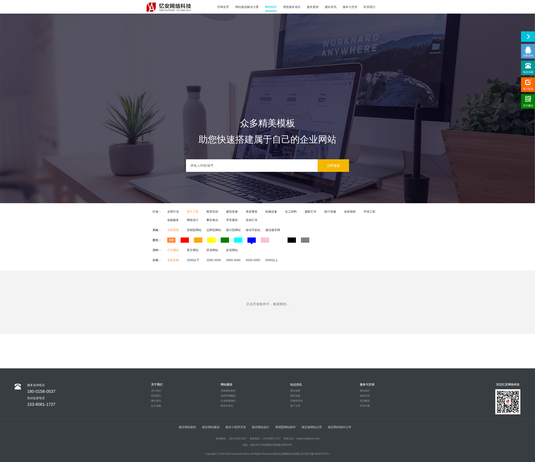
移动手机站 (253, 230)
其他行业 (251, 220)
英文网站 (193, 250)
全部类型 (173, 230)
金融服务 (173, 220)
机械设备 (271, 211)
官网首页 (223, 7)
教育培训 (212, 211)
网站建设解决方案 (247, 7)
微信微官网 (272, 230)
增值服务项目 (292, 7)
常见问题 (365, 405)
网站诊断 (295, 390)
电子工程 (193, 211)
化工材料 (291, 211)
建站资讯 (330, 7)
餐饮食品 (212, 220)
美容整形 (251, 211)
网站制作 (271, 7)
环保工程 (369, 211)
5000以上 (271, 260)
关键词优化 (296, 400)
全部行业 (173, 211)
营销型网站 (194, 230)
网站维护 (365, 390)
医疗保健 (330, 211)
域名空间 (365, 395)
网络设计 (193, 220)
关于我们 (156, 390)
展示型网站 (233, 230)
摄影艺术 (310, 211)
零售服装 (232, 220)
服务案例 (312, 7)
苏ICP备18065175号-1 (317, 453)
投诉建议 (365, 400)
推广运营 (295, 405)
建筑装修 (232, 211)
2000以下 (193, 260)
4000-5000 (253, 260)
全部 (171, 240)
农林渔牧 (350, 211)
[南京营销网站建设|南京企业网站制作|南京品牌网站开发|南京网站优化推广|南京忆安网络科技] (174, 6)
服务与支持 (350, 7)
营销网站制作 (228, 390)
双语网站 (212, 250)
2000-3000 (213, 260)
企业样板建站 (228, 400)
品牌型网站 (213, 230)
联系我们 (369, 7)
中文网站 (173, 250)
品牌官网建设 (228, 395)
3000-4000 (233, 260)
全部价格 (173, 260)
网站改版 (295, 395)
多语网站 (232, 250)
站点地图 (156, 405)
